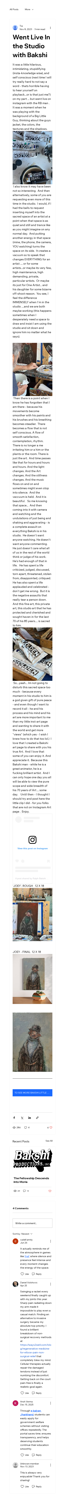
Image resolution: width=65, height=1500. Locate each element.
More (27, 9)
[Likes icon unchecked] (22, 1274)
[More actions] (50, 28)
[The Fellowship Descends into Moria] (32, 1160)
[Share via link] (37, 1117)
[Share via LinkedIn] (29, 1117)
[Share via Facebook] (14, 1117)
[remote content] (32, 849)
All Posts (14, 9)
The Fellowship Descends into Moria (31, 1180)
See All (49, 1140)
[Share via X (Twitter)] (21, 1117)
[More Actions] (50, 1241)
